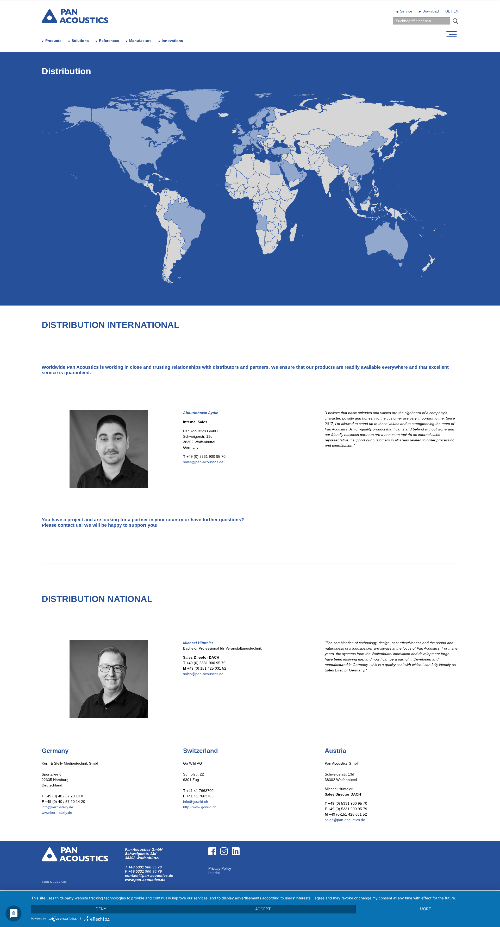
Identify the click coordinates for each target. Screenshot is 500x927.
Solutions (80, 41)
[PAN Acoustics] (75, 20)
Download (430, 11)
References (109, 41)
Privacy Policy (219, 868)
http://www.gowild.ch (199, 807)
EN (455, 11)
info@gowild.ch (195, 801)
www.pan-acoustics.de (145, 880)
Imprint (214, 873)
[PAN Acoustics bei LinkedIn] (237, 864)
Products (53, 41)
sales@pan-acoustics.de (345, 820)
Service (406, 11)
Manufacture (140, 41)
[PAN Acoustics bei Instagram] (226, 864)
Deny (101, 908)
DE (447, 11)
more (425, 908)
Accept (263, 908)
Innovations (172, 41)
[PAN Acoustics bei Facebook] (214, 864)
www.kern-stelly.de (57, 812)
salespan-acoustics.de (203, 462)
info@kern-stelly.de (57, 807)
